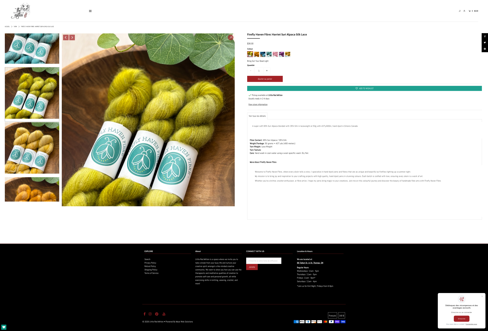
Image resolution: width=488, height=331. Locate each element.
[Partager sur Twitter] (485, 43)
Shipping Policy (150, 269)
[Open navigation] (90, 11)
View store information (258, 104)
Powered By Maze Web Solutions (179, 321)
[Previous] (66, 37)
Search (147, 259)
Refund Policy (150, 266)
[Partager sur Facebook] (485, 36)
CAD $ (341, 315)
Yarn (15, 27)
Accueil (7, 27)
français (332, 315)
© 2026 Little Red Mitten (153, 321)
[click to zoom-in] (230, 37)
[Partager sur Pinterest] (485, 49)
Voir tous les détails (257, 116)
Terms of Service (151, 273)
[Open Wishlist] (3, 327)
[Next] (72, 37)
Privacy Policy (150, 262)
